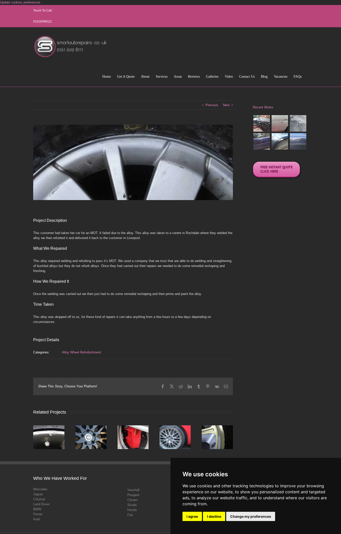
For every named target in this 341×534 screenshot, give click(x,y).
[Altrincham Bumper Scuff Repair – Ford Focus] (298, 123)
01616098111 (42, 21)
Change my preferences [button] (250, 516)
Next (226, 105)
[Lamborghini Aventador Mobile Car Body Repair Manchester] (261, 123)
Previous (211, 105)
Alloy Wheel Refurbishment (81, 352)
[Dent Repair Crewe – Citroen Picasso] (261, 141)
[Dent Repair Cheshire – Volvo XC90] (298, 141)
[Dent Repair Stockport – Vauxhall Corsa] (279, 123)
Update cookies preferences (20, 2)
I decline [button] (214, 516)
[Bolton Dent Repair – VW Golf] (279, 141)
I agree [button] (192, 516)
